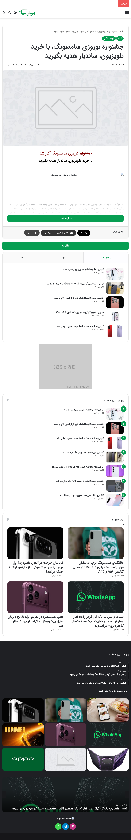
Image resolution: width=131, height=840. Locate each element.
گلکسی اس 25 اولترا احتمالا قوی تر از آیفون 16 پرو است (79, 298)
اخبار (114, 31)
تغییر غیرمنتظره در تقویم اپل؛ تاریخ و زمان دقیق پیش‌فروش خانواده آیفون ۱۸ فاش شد (35, 621)
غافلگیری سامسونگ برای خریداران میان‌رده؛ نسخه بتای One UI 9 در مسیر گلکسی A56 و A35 (98, 567)
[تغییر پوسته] (9, 13)
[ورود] (15, 13)
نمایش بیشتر (66, 218)
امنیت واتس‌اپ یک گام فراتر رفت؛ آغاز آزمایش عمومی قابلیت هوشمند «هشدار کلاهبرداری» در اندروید (98, 621)
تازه (64, 257)
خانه (120, 31)
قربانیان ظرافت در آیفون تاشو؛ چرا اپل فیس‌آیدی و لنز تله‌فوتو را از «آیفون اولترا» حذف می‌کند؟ (36, 567)
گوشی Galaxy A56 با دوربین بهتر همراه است (83, 269)
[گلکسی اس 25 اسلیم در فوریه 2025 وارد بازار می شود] (115, 486)
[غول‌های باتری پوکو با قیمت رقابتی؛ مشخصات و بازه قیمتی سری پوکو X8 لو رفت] (23, 734)
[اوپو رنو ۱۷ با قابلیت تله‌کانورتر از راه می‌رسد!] (23, 759)
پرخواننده (106, 257)
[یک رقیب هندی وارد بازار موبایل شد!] (65, 759)
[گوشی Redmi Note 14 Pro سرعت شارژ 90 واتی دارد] (115, 331)
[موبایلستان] (27, 12)
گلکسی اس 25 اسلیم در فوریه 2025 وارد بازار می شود (80, 481)
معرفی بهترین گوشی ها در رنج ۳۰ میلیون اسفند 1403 (80, 312)
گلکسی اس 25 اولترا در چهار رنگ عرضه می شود (82, 452)
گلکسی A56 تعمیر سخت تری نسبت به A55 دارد (82, 495)
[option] (65, 794)
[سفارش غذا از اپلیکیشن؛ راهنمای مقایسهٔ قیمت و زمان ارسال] (108, 710)
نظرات (65, 246)
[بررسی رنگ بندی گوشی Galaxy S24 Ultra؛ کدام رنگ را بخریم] (115, 288)
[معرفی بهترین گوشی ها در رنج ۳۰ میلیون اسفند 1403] (115, 317)
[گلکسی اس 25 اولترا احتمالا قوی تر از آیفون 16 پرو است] (115, 302)
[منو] (127, 13)
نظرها (23, 257)
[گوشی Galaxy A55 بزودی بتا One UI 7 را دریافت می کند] (115, 471)
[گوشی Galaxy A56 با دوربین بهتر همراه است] (115, 274)
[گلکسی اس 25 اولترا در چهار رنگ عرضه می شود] (115, 457)
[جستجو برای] (4, 13)
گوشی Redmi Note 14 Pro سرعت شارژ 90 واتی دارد (80, 326)
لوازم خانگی (109, 38)
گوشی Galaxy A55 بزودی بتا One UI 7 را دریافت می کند (78, 467)
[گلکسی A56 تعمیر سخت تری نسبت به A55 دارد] (115, 500)
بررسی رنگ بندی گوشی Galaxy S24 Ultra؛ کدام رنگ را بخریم (75, 284)
